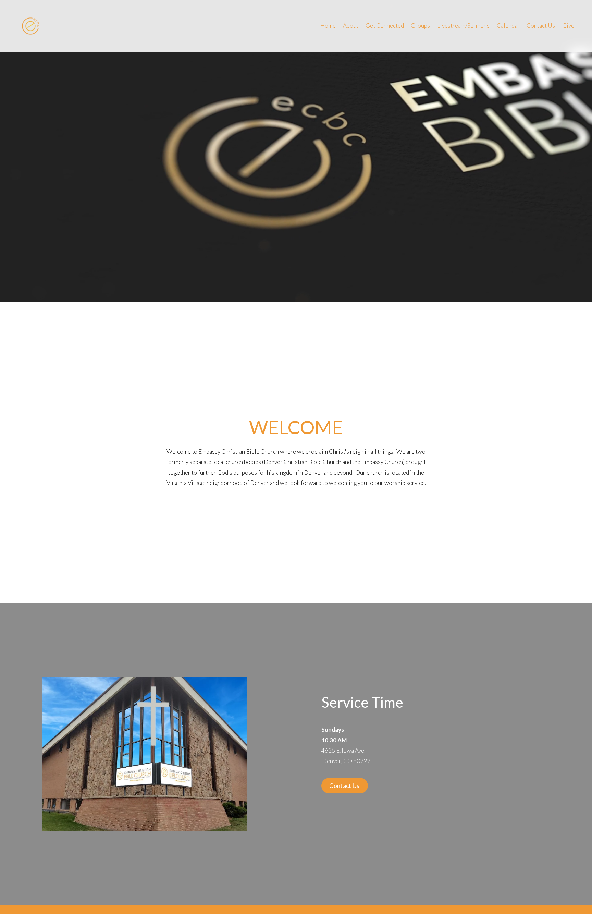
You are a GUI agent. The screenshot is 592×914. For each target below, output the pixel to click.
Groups (420, 25)
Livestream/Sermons (463, 25)
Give (568, 25)
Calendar (508, 25)
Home (328, 25)
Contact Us (541, 25)
